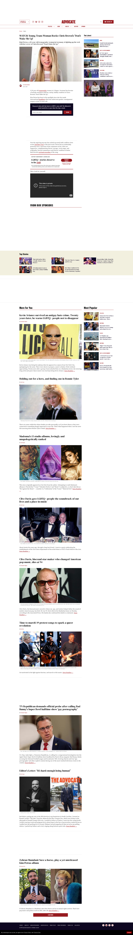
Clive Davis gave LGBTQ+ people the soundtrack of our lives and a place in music (49, 500)
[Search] (101, 22)
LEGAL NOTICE (77, 925)
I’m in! (67, 112)
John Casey (22, 382)
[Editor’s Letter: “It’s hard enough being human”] (50, 794)
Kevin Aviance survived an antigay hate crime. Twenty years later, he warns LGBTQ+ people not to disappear (48, 317)
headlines (42, 99)
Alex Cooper (23, 774)
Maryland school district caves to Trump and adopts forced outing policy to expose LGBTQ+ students (106, 329)
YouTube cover (39, 144)
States (101, 333)
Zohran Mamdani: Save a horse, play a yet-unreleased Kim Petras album (48, 861)
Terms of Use (37, 932)
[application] (99, 88)
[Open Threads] (39, 22)
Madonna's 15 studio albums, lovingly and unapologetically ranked (42, 438)
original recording (45, 152)
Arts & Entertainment (105, 50)
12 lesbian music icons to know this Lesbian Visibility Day (40, 269)
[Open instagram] (42, 22)
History (76, 26)
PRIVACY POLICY (53, 925)
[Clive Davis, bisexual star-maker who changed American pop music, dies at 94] (50, 585)
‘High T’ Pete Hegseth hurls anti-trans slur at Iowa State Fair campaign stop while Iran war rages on (106, 349)
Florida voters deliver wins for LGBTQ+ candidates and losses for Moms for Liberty (106, 75)
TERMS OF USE (70, 925)
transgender (43, 90)
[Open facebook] (33, 22)
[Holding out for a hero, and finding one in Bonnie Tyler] (50, 402)
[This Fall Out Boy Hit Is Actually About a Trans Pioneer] (25, 261)
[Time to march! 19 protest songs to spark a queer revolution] (50, 649)
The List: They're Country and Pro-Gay (72, 261)
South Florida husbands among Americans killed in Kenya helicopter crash (106, 45)
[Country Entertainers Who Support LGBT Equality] (58, 261)
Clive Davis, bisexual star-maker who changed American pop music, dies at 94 (50, 561)
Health (67, 26)
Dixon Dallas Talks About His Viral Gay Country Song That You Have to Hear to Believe (105, 260)
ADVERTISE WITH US (44, 925)
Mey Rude (22, 629)
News (58, 26)
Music (24, 31)
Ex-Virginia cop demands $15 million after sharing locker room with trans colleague (105, 339)
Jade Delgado (23, 442)
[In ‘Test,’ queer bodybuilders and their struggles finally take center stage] (91, 53)
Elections (102, 70)
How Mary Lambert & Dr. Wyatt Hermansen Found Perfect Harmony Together (72, 269)
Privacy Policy (27, 932)
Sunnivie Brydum (27, 84)
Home (20, 31)
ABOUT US (26, 925)
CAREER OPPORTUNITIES (34, 925)
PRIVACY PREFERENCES (61, 925)
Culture (102, 363)
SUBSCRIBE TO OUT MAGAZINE (23, 22)
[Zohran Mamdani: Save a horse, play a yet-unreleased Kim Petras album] (50, 886)
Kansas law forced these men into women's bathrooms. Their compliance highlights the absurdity (107, 319)
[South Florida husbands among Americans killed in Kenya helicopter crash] (91, 43)
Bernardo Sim (23, 866)
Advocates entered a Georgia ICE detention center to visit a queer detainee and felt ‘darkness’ (106, 66)
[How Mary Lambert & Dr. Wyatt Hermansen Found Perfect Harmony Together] (58, 269)
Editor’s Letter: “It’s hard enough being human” (45, 770)
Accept (129, 932)
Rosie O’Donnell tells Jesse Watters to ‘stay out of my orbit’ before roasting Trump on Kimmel (106, 369)
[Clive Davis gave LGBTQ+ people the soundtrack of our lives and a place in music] (50, 525)
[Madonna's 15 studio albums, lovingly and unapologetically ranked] (50, 462)
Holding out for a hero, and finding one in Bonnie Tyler (49, 378)
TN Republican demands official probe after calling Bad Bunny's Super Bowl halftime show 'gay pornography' (49, 708)
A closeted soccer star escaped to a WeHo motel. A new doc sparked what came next (106, 359)
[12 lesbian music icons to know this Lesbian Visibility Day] (25, 269)
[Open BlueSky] (36, 22)
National (102, 60)
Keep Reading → (69, 371)
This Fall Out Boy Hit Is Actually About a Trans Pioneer (39, 260)
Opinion (83, 26)
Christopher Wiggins (24, 321)
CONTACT (21, 925)
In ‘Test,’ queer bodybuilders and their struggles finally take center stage (106, 55)
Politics (50, 26)
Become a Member (66, 160)
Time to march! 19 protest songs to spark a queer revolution (46, 624)
